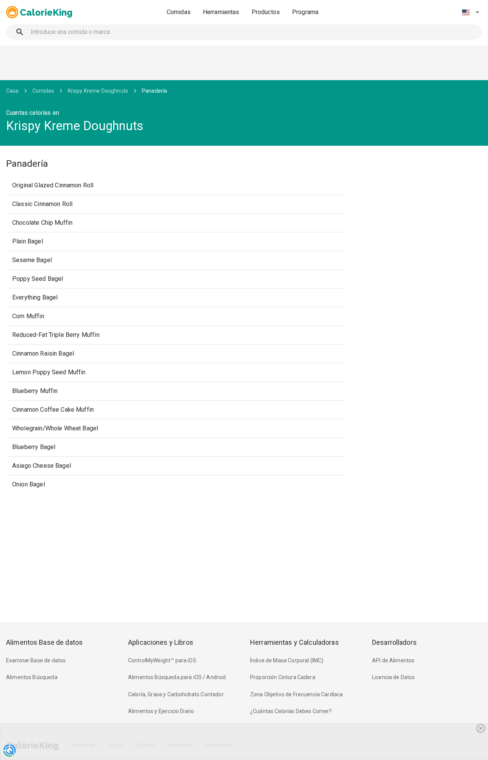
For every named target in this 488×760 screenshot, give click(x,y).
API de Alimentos (393, 660)
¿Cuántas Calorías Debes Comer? (291, 711)
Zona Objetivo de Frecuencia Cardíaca (296, 694)
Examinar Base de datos (36, 660)
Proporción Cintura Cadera (282, 677)
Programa (305, 12)
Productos (266, 12)
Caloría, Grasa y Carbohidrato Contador (176, 694)
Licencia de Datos (393, 677)
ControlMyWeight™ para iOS (162, 660)
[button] (470, 12)
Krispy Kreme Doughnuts (98, 91)
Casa (12, 91)
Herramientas (221, 12)
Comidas (179, 12)
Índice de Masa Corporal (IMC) (286, 660)
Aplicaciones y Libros (160, 642)
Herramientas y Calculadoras (294, 642)
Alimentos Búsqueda (32, 677)
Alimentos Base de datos (44, 642)
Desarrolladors (394, 642)
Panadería (154, 91)
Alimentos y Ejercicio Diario (161, 711)
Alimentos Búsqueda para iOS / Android (177, 677)
